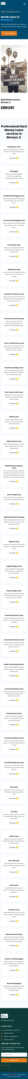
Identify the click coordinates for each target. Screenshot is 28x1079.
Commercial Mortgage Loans (14, 220)
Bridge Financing (14, 269)
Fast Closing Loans (14, 495)
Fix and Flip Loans (14, 245)
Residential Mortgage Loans (14, 196)
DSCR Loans (14, 885)
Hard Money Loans (14, 147)
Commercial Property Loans (14, 640)
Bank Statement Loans (14, 934)
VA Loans (14, 812)
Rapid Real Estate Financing (14, 517)
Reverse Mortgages (14, 983)
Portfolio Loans (14, 910)
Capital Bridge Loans (14, 566)
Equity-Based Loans (14, 441)
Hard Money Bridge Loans (14, 368)
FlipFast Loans (14, 542)
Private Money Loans (14, 713)
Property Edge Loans (14, 591)
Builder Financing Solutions (14, 664)
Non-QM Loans (14, 861)
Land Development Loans (14, 615)
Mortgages (14, 171)
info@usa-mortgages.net (11, 1036)
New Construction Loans (14, 392)
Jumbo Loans (14, 836)
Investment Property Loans (14, 294)
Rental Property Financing (14, 319)
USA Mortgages (13, 1074)
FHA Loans (14, 787)
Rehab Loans (14, 417)
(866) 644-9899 (9, 33)
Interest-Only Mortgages (14, 959)
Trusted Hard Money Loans (14, 738)
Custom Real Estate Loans (14, 689)
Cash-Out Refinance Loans (14, 343)
